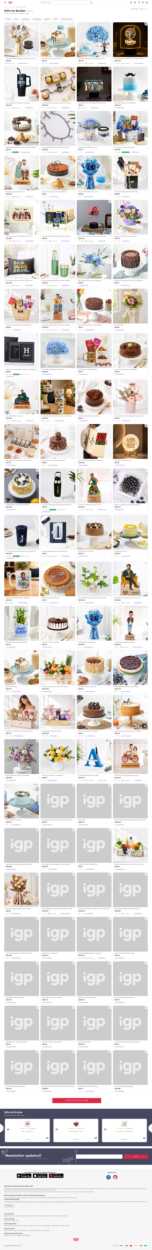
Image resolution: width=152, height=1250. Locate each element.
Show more (9, 1205)
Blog (17, 1215)
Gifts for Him (15, 1220)
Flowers (11, 1230)
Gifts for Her (7, 1220)
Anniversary (13, 1235)
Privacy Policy (64, 1215)
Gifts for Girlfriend (27, 1225)
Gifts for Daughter (45, 1225)
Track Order (32, 1215)
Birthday (6, 1235)
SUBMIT (136, 1156)
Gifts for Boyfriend (17, 1225)
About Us (6, 1215)
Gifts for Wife (7, 1225)
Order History (39, 1215)
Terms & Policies (55, 1215)
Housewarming (26, 1235)
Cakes (15, 1230)
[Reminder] (131, 2)
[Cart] (143, 2)
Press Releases (24, 1215)
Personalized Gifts (23, 1230)
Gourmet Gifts (45, 1230)
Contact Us (12, 1215)
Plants (5, 1230)
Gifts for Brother (56, 1225)
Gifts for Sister (65, 1225)
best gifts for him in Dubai (70, 1191)
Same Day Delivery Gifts (35, 1230)
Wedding (19, 1235)
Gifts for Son (37, 1225)
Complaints (47, 1215)
